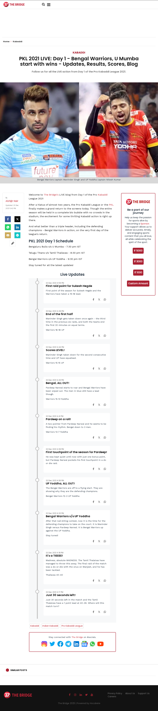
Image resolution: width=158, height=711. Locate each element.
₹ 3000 (138, 261)
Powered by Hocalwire (88, 703)
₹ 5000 (138, 250)
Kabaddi (79, 52)
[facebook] (8, 219)
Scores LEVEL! (55, 350)
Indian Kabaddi (50, 625)
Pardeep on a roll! (58, 419)
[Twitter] (17, 219)
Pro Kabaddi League (72, 625)
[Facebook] (93, 299)
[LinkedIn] (17, 227)
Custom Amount (138, 283)
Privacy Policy (115, 693)
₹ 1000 (138, 272)
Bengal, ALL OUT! (57, 383)
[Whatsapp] (8, 227)
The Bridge (77, 637)
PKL (111, 204)
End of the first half (59, 314)
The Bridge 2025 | (67, 703)
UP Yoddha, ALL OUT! (60, 483)
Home (6, 41)
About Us (130, 693)
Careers (112, 696)
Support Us (144, 693)
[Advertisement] (79, 28)
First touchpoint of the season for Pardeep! (76, 452)
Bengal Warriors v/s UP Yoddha (68, 516)
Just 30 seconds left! (61, 595)
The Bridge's (51, 194)
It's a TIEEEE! (54, 556)
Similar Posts (18, 670)
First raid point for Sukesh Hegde (69, 286)
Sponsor (145, 223)
